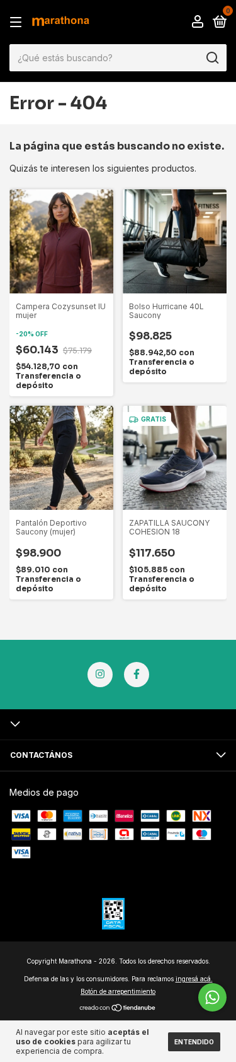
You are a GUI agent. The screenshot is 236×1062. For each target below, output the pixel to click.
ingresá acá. (194, 978)
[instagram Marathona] (100, 674)
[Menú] (17, 22)
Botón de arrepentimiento (118, 991)
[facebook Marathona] (136, 674)
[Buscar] (211, 58)
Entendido (194, 1042)
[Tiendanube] (118, 1008)
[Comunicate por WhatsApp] (212, 997)
